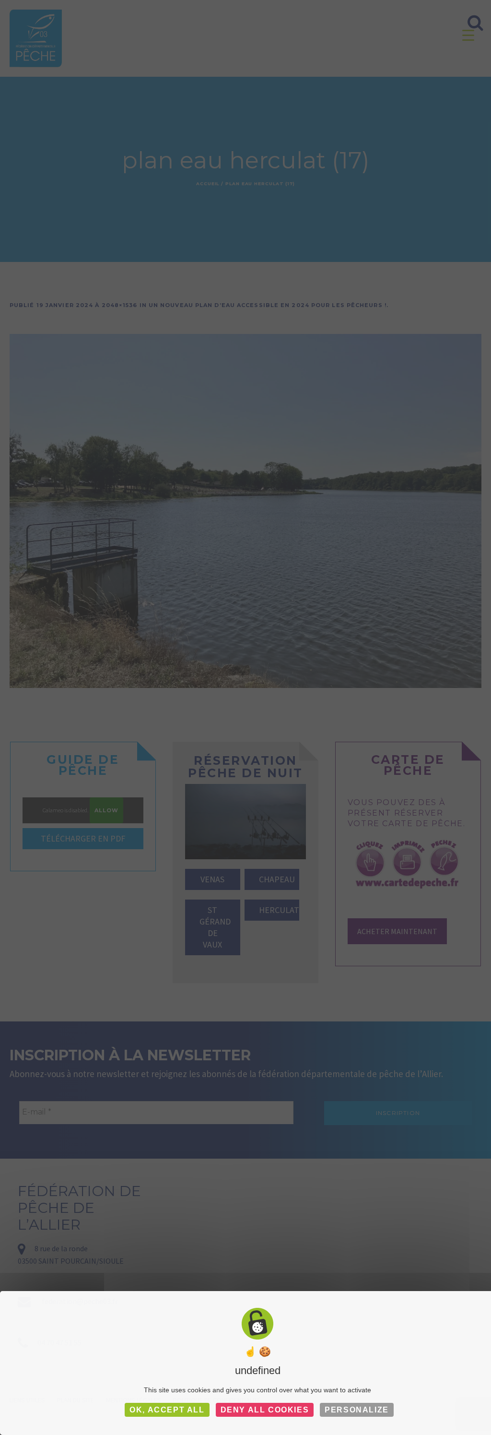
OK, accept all (166, 1410)
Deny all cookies (265, 1410)
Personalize (357, 1410)
